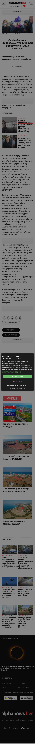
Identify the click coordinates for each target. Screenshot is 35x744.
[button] (17, 372)
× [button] (32, 355)
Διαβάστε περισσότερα (25, 369)
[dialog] (17, 372)
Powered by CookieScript (17, 388)
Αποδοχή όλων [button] (17, 376)
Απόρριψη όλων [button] (17, 381)
